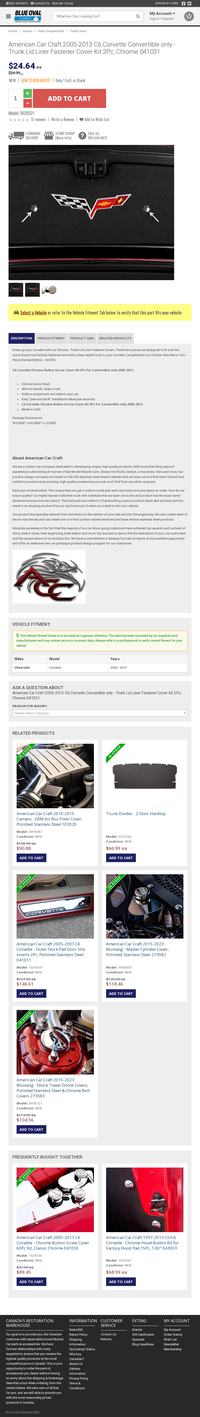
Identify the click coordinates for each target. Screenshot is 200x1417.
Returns (106, 1339)
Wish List (170, 1339)
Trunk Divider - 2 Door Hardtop (136, 813)
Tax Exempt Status (82, 1349)
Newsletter (171, 1344)
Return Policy (78, 1334)
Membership (173, 1349)
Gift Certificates (143, 1334)
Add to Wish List (96, 119)
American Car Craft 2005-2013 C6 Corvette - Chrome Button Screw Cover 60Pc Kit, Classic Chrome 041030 (53, 1243)
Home (13, 31)
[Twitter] (189, 3)
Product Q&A (82, 338)
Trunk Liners (78, 31)
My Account (172, 1329)
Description (21, 338)
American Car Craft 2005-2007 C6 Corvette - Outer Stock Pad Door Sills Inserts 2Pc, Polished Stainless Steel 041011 (51, 952)
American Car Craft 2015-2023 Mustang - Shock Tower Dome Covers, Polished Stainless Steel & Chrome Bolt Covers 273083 (53, 1088)
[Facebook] (183, 3)
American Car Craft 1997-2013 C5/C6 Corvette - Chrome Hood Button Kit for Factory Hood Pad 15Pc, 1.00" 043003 (142, 1243)
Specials (138, 1339)
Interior (27, 31)
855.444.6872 (18, 3)
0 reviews (38, 119)
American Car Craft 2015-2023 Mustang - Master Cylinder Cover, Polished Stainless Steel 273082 (137, 949)
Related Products (115, 338)
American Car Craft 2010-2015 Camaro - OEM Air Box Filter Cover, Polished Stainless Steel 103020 (49, 819)
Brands (137, 1329)
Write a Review (62, 119)
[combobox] (100, 713)
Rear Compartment (51, 31)
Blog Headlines (143, 1344)
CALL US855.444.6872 (97, 135)
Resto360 (76, 1329)
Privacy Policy (78, 1378)
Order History (173, 1334)
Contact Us (42, 3)
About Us (76, 1364)
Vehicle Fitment (51, 338)
